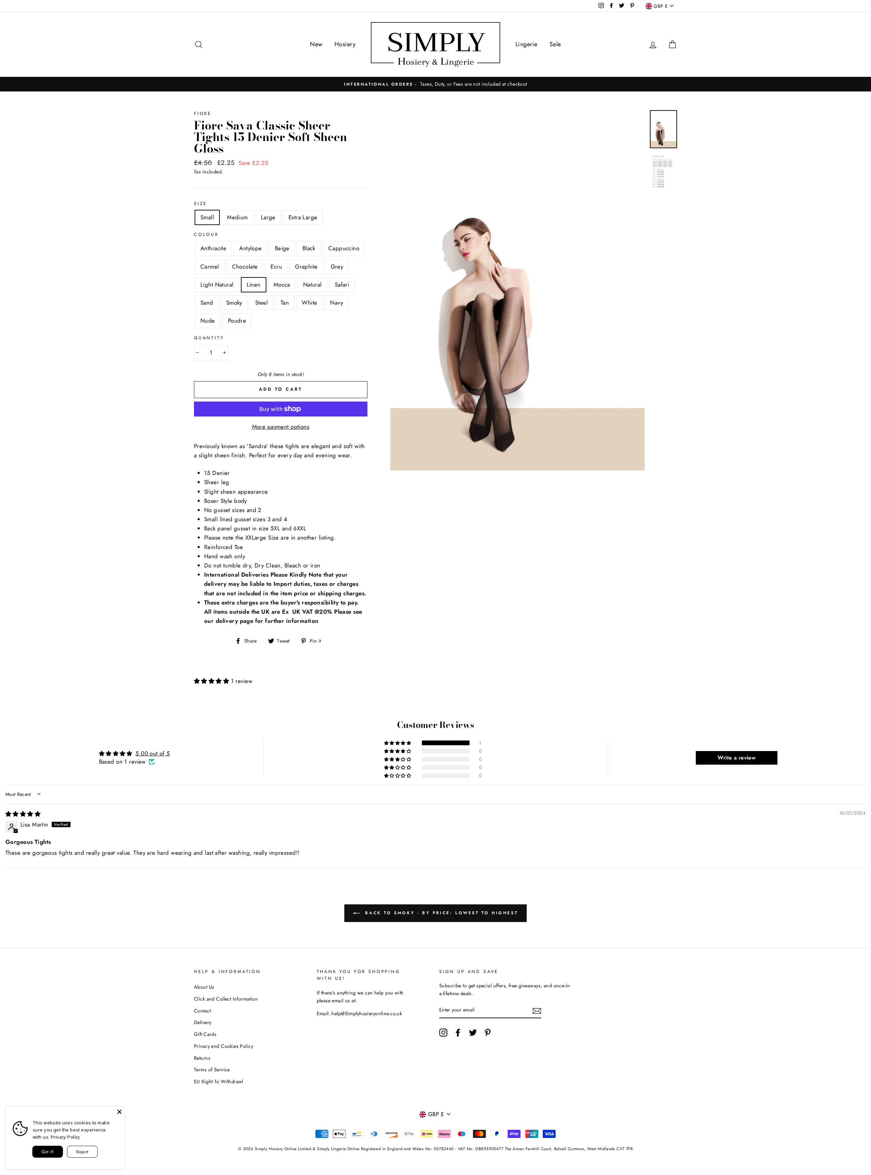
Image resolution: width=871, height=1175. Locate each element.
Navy (336, 303)
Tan (285, 303)
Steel (261, 303)
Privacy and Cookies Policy (223, 1046)
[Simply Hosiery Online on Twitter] (473, 1032)
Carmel (209, 266)
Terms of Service (212, 1069)
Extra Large (303, 217)
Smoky (234, 303)
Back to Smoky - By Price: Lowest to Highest (440, 913)
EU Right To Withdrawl (218, 1081)
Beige (282, 248)
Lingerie (526, 44)
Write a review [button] (737, 758)
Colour (206, 234)
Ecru (276, 266)
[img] (22, 814)
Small (207, 217)
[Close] (119, 1111)
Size (200, 203)
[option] (435, 84)
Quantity (209, 338)
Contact (202, 1010)
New (316, 44)
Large (268, 217)
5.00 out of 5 (152, 753)
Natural (312, 284)
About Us (204, 987)
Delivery (202, 1022)
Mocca (282, 284)
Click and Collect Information (226, 998)
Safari (342, 284)
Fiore (203, 113)
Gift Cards (205, 1034)
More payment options (281, 427)
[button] (212, 681)
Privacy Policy (65, 1137)
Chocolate (245, 266)
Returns (202, 1058)
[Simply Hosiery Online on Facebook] (458, 1032)
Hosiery (345, 44)
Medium (237, 217)
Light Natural (217, 284)
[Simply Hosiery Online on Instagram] (443, 1032)
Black (308, 248)
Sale (555, 44)
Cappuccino (343, 248)
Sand (206, 303)
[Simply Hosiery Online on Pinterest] (487, 1032)
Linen (254, 284)
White (309, 303)
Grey (337, 266)
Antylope (250, 248)
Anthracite (213, 248)
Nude (207, 321)
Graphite (306, 266)
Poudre (237, 321)
